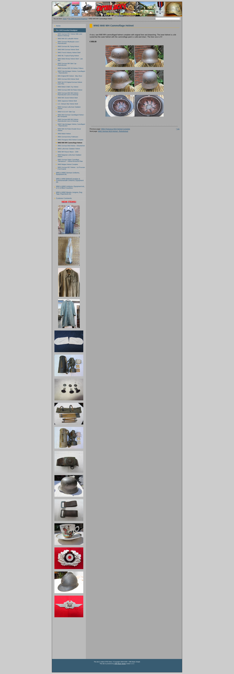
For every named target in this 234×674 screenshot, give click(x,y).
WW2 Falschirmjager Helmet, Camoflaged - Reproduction (69, 72)
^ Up (177, 129)
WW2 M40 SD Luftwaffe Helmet (66, 38)
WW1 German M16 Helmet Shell (66, 79)
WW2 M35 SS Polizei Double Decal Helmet (67, 129)
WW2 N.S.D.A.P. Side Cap (64, 111)
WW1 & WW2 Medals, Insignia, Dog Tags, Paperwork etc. (68, 192)
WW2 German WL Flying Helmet (66, 46)
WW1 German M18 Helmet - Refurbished (69, 145)
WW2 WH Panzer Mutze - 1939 (66, 151)
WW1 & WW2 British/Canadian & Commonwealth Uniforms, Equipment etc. (69, 180)
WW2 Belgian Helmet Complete (66, 164)
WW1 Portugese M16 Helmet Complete (68, 139)
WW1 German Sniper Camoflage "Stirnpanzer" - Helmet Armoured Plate (68, 160)
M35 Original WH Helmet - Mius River (68, 75)
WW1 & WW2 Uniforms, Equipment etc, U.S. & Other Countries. (69, 186)
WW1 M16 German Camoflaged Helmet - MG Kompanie (69, 115)
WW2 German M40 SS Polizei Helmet (68, 89)
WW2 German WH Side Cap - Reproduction (65, 64)
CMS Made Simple (120, 663)
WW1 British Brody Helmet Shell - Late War (68, 59)
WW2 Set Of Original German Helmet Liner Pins (68, 82)
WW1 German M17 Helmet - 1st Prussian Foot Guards (69, 168)
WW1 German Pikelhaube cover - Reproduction (67, 42)
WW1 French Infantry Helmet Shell (67, 52)
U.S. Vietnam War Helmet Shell (66, 103)
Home (65, 18)
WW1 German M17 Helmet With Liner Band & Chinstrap (68, 34)
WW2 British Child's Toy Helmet (66, 86)
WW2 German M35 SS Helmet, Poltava (68, 68)
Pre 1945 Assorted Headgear (77, 18)
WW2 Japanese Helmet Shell (65, 100)
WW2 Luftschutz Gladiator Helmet (67, 148)
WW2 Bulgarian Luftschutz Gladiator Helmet (67, 155)
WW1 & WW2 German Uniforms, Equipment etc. (67, 173)
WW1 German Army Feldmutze (66, 136)
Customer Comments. (63, 197)
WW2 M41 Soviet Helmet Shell (65, 97)
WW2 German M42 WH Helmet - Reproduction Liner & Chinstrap (66, 93)
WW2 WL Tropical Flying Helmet (66, 55)
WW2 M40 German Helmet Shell (66, 49)
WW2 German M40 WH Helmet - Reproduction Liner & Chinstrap (66, 120)
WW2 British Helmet (62, 133)
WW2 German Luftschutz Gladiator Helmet (67, 107)
